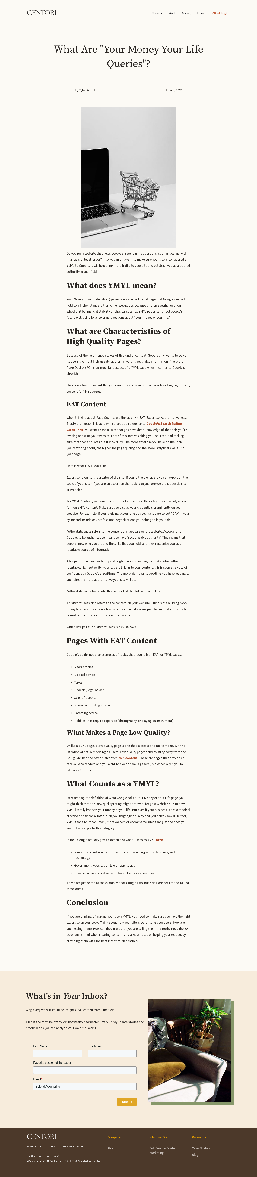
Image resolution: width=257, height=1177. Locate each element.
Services (157, 13)
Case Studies (201, 1148)
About (111, 1148)
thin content (128, 758)
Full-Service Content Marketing (164, 1150)
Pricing (186, 13)
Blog (195, 1155)
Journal (201, 13)
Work (172, 13)
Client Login (220, 13)
